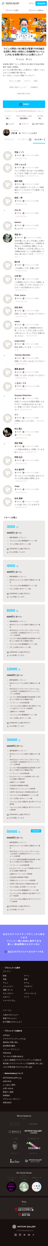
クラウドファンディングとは (14, 1038)
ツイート (25, 124)
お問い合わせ (8, 1088)
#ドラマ (27, 81)
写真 (4, 979)
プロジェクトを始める (36, 10)
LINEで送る (39, 124)
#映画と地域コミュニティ (18, 87)
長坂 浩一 (18, 234)
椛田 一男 (18, 197)
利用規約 (6, 1095)
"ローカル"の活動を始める (13, 1056)
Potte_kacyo (20, 295)
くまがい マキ (20, 383)
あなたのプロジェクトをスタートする (25, 951)
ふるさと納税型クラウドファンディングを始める (22, 1060)
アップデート (24, 139)
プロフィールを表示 (29, 133)
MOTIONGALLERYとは (12, 1077)
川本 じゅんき (20, 164)
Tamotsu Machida (22, 354)
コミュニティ (8, 986)
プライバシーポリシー (11, 1099)
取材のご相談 (8, 1092)
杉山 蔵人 (18, 428)
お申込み (6, 1035)
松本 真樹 (18, 498)
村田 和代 (18, 307)
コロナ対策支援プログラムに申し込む (18, 1067)
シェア (11, 124)
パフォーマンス (30, 993)
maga (17, 486)
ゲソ (16, 414)
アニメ (5, 982)
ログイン (32, 3)
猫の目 (17, 261)
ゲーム (26, 982)
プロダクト (28, 986)
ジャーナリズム (9, 1000)
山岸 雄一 (18, 275)
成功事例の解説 (9, 1045)
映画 (30, 59)
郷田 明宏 (18, 181)
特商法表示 (7, 1102)
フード (26, 997)
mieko (17, 321)
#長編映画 (34, 87)
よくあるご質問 (9, 1084)
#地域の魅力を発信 (23, 93)
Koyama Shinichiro (23, 395)
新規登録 (42, 3)
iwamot (18, 222)
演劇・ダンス (8, 989)
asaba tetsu (20, 340)
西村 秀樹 (18, 443)
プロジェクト (9, 139)
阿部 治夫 (18, 457)
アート (26, 975)
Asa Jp (18, 209)
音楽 (25, 979)
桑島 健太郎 (19, 368)
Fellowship (7, 1052)
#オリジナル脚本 (15, 81)
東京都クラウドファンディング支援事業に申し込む (23, 1063)
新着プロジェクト (10, 1018)
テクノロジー (8, 993)
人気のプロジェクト (11, 1014)
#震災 (36, 81)
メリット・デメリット (11, 1049)
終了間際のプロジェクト (12, 1021)
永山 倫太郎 (19, 469)
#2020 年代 (7, 1081)
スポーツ (6, 997)
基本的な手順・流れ (10, 1042)
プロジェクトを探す (12, 10)
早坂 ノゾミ (19, 152)
